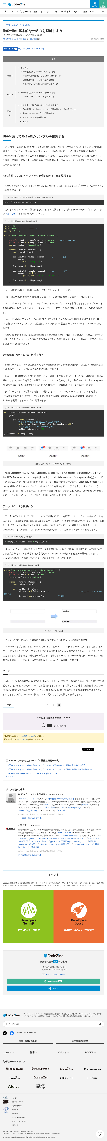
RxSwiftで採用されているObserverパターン (42, 75)
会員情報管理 (17, 1105)
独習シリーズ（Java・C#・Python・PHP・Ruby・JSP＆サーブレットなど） (59, 837)
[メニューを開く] (4, 4)
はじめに (24, 67)
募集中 (85, 804)
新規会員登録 (54, 981)
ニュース (7, 1052)
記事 (53, 807)
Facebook (61, 810)
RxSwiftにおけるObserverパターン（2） (38, 92)
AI (12, 11)
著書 (47, 807)
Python (77, 11)
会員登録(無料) (28, 736)
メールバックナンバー (55, 974)
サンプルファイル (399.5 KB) (31, 48)
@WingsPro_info (75, 807)
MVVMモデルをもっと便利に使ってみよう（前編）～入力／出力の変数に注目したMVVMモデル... (50, 769)
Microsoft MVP (64, 832)
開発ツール (88, 11)
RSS (64, 807)
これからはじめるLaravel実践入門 (54, 844)
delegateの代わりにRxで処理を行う (38, 113)
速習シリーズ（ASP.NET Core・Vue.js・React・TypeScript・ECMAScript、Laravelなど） (58, 840)
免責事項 (15, 1109)
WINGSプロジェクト (29, 798)
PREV (9, 705)
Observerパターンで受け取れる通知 (38, 79)
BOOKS (89, 1052)
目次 (53, 59)
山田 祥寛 (33, 39)
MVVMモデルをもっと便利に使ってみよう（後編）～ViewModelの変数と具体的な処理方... (47, 765)
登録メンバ (47, 804)
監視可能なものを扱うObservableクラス (40, 83)
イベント (62, 1052)
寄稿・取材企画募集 (28, 1040)
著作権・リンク (17, 1101)
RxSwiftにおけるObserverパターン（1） (38, 71)
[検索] (5, 11)
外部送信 (15, 1125)
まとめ (25, 121)
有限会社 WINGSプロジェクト (61, 798)
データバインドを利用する (34, 117)
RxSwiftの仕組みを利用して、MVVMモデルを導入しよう (32, 773)
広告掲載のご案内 (80, 1040)
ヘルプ (14, 1097)
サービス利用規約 (18, 1117)
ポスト (89, 749)
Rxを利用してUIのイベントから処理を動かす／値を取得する (49, 109)
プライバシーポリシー (20, 1121)
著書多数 (35, 847)
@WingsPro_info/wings (28, 810)
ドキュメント (11, 213)
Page (10, 75)
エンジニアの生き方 (61, 11)
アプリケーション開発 (26, 11)
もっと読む (10, 776)
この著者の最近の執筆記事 (30, 818)
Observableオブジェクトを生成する (38, 96)
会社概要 (15, 1113)
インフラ (44, 11)
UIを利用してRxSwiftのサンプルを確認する (39, 105)
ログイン (22, 739)
